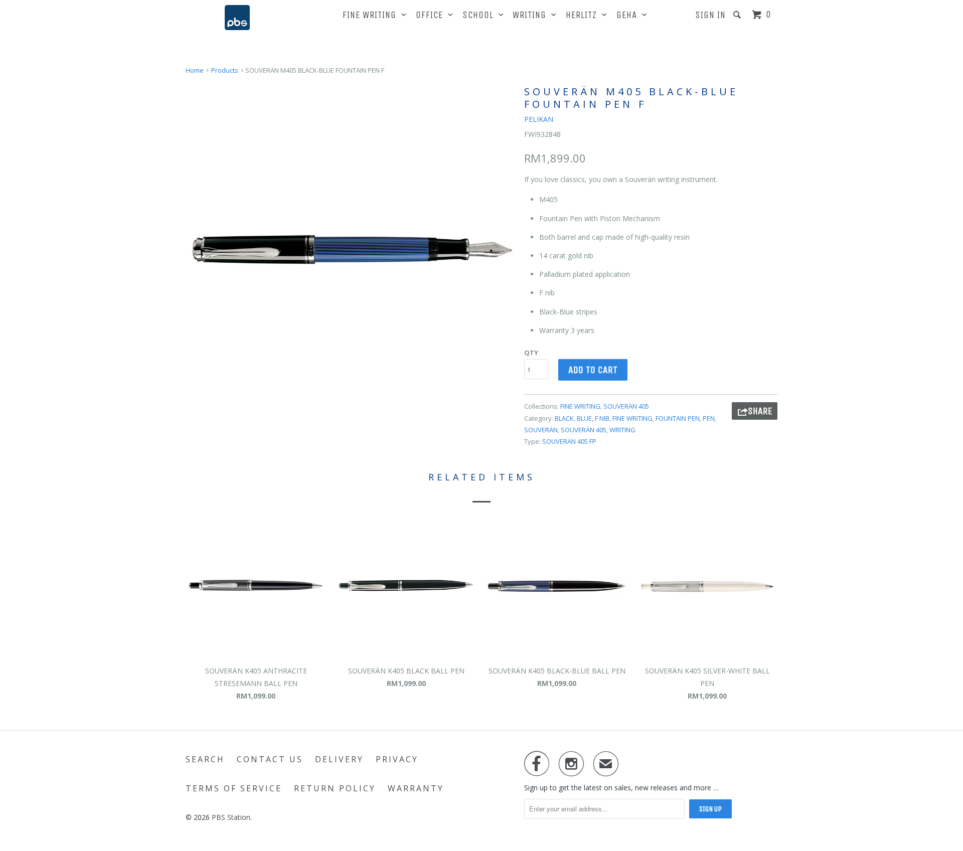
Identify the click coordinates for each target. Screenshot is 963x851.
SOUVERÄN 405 (626, 406)
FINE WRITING (372, 15)
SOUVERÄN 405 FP (569, 441)
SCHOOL (480, 15)
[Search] (738, 15)
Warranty (416, 788)
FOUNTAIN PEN (678, 418)
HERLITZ (584, 15)
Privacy (397, 759)
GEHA (629, 15)
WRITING (532, 15)
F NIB (602, 418)
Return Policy (335, 788)
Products (224, 70)
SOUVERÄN (541, 429)
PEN (709, 418)
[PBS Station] (237, 18)
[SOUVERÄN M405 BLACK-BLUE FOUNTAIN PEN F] (350, 247)
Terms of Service (234, 788)
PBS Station (231, 817)
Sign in (710, 15)
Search (205, 759)
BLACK (564, 418)
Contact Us (270, 759)
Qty (531, 352)
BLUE (584, 418)
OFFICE (432, 15)
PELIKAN (538, 119)
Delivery (339, 759)
